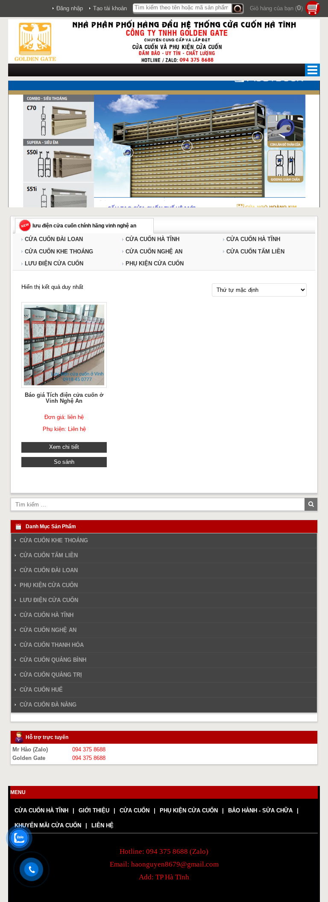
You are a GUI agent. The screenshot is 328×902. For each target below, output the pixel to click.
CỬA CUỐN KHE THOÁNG (59, 251)
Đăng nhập (69, 8)
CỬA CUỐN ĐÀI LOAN (54, 239)
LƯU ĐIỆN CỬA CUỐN (54, 263)
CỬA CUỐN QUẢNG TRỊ (51, 675)
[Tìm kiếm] (237, 8)
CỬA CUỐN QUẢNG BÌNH (53, 660)
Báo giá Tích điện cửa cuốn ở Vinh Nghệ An (64, 398)
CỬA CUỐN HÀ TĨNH (152, 239)
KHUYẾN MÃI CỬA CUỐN (48, 825)
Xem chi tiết (64, 447)
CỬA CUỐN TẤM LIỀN (255, 251)
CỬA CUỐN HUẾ (41, 690)
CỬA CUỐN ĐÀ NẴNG (48, 704)
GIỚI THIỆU (94, 810)
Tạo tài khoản (110, 8)
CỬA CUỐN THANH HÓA (52, 645)
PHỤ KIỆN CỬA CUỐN (155, 263)
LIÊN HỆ (102, 825)
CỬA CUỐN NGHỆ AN (154, 251)
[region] (164, 144)
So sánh (64, 462)
